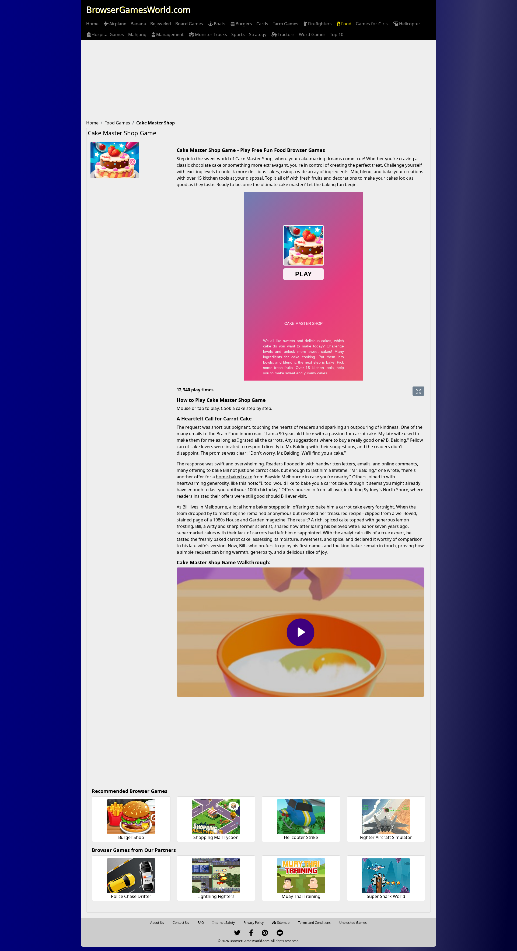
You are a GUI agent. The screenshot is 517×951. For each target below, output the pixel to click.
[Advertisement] (258, 80)
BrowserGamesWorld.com (138, 9)
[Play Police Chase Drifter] (131, 875)
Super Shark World (386, 896)
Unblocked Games (353, 922)
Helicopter (409, 24)
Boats (219, 24)
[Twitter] (237, 934)
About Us (157, 922)
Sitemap (282, 922)
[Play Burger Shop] (131, 816)
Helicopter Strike (301, 837)
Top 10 (336, 34)
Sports (238, 34)
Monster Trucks (211, 34)
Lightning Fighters (216, 896)
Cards (262, 24)
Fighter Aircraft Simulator (386, 837)
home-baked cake (234, 477)
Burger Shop (131, 837)
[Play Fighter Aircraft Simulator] (386, 816)
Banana (138, 24)
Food (346, 24)
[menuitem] (92, 23)
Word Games (312, 34)
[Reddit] (280, 934)
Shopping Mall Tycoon (216, 837)
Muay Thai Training (301, 896)
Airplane (117, 24)
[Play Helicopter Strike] (301, 816)
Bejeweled (160, 24)
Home (92, 24)
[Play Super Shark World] (386, 875)
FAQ (201, 922)
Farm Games (285, 24)
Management (170, 34)
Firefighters (320, 24)
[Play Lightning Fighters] (216, 875)
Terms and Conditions (314, 922)
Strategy (257, 34)
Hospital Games (108, 34)
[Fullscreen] (418, 391)
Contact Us (181, 922)
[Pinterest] (265, 934)
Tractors (286, 34)
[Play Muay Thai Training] (301, 875)
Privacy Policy (253, 922)
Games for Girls (372, 24)
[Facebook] (251, 934)
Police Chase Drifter (131, 896)
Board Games (189, 24)
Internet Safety (223, 922)
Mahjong (137, 34)
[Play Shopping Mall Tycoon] (216, 816)
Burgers (244, 24)
